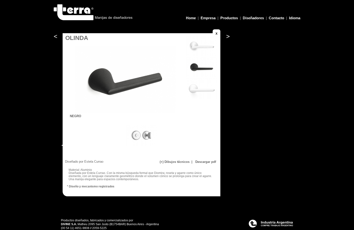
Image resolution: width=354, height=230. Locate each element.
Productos (229, 18)
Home (191, 18)
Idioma (294, 18)
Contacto (276, 18)
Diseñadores (253, 18)
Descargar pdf (205, 162)
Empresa (208, 18)
